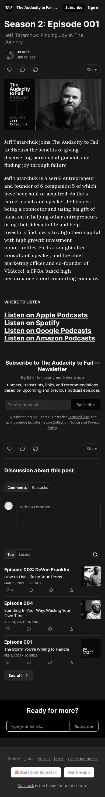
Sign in (94, 7)
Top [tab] (11, 554)
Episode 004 (18, 603)
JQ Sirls (23, 52)
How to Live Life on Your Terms (33, 576)
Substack (26, 785)
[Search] (95, 554)
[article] (52, 579)
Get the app (79, 772)
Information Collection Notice (56, 422)
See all (15, 675)
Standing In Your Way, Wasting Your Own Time (37, 612)
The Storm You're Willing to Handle (36, 649)
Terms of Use (78, 416)
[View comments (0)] (22, 69)
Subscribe (73, 7)
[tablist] (27, 487)
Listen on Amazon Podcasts (49, 338)
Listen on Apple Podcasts (46, 315)
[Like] (9, 69)
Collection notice (83, 758)
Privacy (44, 758)
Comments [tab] (17, 487)
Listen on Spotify (32, 323)
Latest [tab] (24, 554)
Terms (59, 758)
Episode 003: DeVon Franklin (36, 569)
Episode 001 (18, 642)
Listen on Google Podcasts (48, 331)
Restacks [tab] (40, 487)
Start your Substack (38, 772)
